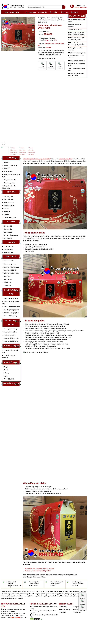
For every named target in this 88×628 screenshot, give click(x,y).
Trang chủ (32, 12)
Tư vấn (54, 12)
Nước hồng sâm (43, 20)
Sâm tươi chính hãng (10, 165)
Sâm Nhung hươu (9, 183)
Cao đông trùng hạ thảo (11, 310)
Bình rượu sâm (8, 171)
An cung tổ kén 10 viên (10, 338)
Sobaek (48, 47)
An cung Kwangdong (10, 332)
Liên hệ (75, 12)
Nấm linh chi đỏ (8, 261)
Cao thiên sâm (8, 249)
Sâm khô (6, 168)
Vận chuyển (79, 607)
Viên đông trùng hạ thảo (11, 313)
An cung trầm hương (10, 329)
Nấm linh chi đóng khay (11, 273)
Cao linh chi (7, 276)
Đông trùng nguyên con (11, 298)
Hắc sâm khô (7, 226)
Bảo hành (78, 609)
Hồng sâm (58, 18)
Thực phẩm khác (9, 379)
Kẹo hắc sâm (7, 238)
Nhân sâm (50, 18)
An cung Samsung (9, 335)
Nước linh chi (7, 279)
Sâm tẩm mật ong (9, 205)
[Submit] (63, 7)
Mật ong (6, 373)
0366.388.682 (81, 7)
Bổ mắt (5, 370)
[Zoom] (3, 143)
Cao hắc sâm (7, 229)
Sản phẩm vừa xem (11, 384)
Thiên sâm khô (8, 246)
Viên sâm (6, 211)
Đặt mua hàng (65, 609)
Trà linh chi (7, 285)
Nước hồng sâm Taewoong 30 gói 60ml (38, 571)
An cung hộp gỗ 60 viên (11, 341)
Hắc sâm (11, 222)
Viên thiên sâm (8, 252)
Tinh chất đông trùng (10, 316)
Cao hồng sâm (8, 196)
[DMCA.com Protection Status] (35, 619)
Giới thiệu (43, 12)
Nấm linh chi (11, 256)
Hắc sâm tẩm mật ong (10, 235)
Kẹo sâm (6, 208)
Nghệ (5, 376)
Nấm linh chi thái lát (9, 270)
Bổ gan (5, 367)
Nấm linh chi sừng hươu (11, 267)
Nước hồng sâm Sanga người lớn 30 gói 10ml (39, 568)
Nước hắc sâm (8, 232)
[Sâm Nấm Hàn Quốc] (13, 6)
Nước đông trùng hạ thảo (11, 307)
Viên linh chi (7, 282)
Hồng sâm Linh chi (9, 180)
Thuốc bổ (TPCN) (11, 362)
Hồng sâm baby (8, 202)
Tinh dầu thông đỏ (11, 346)
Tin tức (65, 12)
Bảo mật (78, 612)
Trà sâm (6, 214)
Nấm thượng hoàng (9, 264)
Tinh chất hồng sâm (9, 218)
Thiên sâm (11, 242)
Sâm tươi (6, 162)
